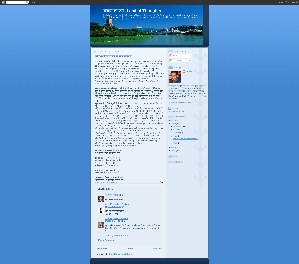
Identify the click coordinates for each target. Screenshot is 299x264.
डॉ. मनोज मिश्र (111, 195)
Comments (177, 60)
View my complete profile (182, 103)
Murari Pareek (112, 221)
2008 (173, 147)
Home (130, 248)
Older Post (157, 248)
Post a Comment (106, 240)
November (178, 126)
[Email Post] (161, 182)
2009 (173, 124)
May (175, 143)
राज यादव (189, 71)
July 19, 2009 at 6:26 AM (116, 218)
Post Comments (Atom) (120, 254)
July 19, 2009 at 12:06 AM (117, 204)
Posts (174, 56)
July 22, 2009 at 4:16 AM (116, 236)
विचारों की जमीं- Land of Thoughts (132, 10)
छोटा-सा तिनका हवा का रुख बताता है (185, 139)
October (177, 129)
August (176, 133)
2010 (173, 120)
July (175, 136)
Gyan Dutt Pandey (114, 206)
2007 (173, 151)
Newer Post (102, 248)
